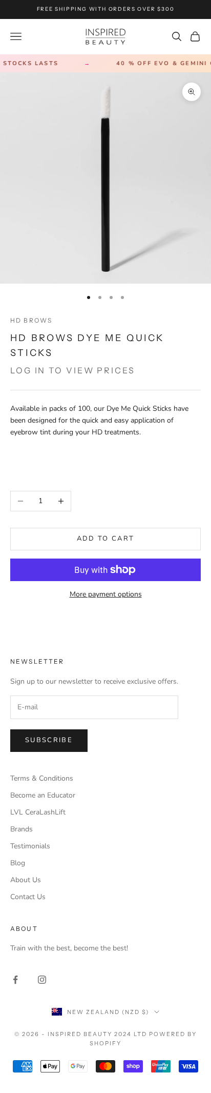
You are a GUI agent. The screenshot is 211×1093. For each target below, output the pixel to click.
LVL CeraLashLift (38, 812)
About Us (25, 880)
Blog (17, 863)
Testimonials (30, 846)
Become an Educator (42, 795)
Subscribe (49, 740)
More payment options (106, 594)
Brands (21, 829)
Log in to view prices (72, 370)
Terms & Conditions (41, 778)
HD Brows (31, 320)
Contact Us (28, 897)
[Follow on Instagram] (42, 980)
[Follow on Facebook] (15, 980)
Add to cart (106, 538)
